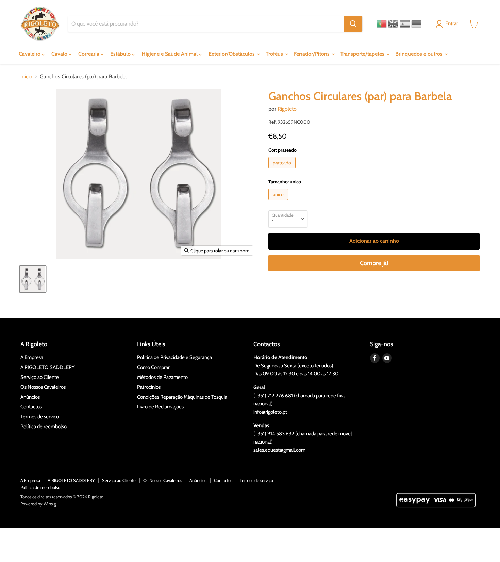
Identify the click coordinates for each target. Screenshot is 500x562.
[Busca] (353, 24)
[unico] (279, 201)
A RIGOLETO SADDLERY (47, 367)
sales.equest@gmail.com (279, 450)
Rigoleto (287, 109)
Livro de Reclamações (160, 407)
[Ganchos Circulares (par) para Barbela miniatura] (33, 279)
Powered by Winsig (38, 504)
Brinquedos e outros (419, 54)
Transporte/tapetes (363, 54)
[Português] (381, 24)
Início (26, 77)
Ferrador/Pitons (312, 54)
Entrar (451, 23)
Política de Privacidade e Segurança (174, 357)
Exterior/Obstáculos (232, 54)
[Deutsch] (416, 24)
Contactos (31, 407)
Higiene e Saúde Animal (170, 54)
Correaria (89, 54)
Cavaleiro (30, 54)
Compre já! (374, 263)
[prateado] (282, 170)
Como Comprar (153, 367)
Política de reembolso (43, 426)
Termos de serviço (39, 417)
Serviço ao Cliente (39, 377)
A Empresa (31, 357)
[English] (393, 24)
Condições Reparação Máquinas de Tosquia (182, 397)
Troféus (275, 54)
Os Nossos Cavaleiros (43, 387)
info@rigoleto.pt (270, 412)
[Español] (405, 24)
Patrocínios (149, 387)
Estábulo (121, 54)
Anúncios (30, 397)
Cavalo (60, 54)
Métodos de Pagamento (162, 377)
